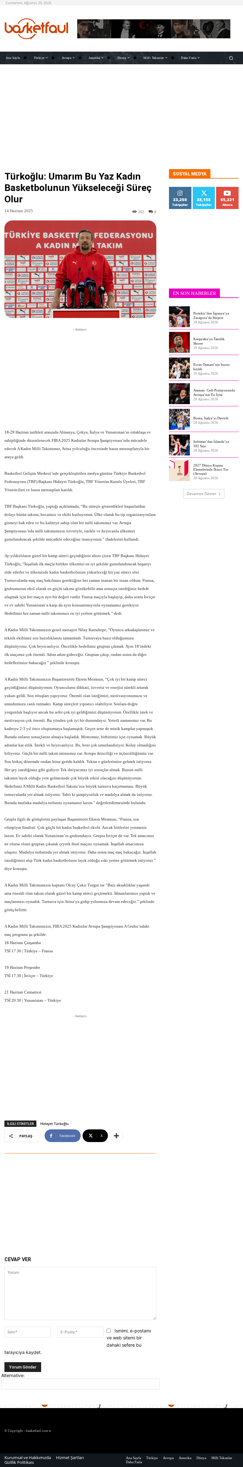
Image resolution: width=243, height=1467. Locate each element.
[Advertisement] (121, 124)
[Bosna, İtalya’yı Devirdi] (179, 419)
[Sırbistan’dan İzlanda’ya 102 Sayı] (179, 445)
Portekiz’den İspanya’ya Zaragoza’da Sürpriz (211, 315)
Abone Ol (228, 189)
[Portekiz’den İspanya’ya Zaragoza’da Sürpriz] (179, 316)
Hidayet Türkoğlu (54, 1123)
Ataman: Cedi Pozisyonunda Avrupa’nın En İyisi (214, 392)
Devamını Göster (201, 493)
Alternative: (13, 1375)
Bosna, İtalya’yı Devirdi (210, 418)
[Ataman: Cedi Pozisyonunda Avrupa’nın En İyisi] (179, 393)
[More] (116, 1135)
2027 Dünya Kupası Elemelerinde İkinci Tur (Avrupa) (210, 469)
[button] (231, 58)
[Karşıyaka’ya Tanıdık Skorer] (179, 342)
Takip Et (180, 189)
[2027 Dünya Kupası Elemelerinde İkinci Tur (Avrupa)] (179, 470)
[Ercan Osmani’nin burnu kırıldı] (179, 368)
